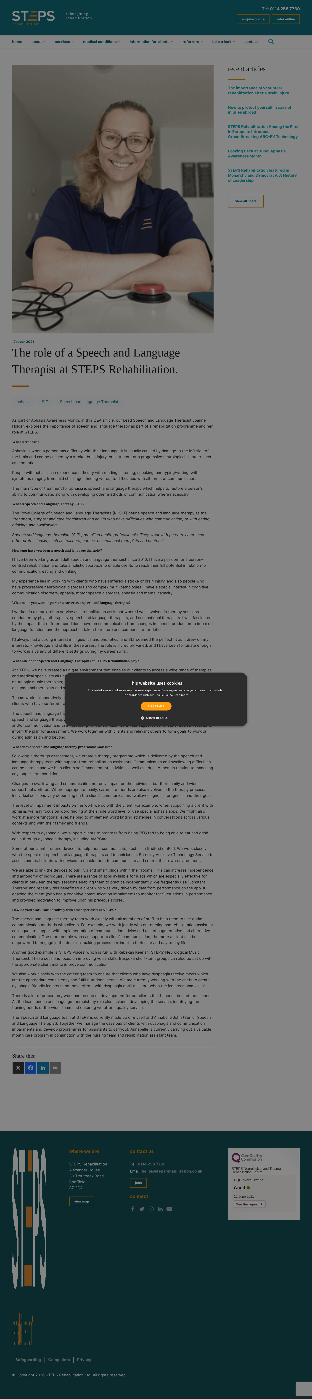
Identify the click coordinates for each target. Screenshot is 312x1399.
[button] (156, 718)
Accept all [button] (156, 706)
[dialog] (156, 699)
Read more (181, 695)
